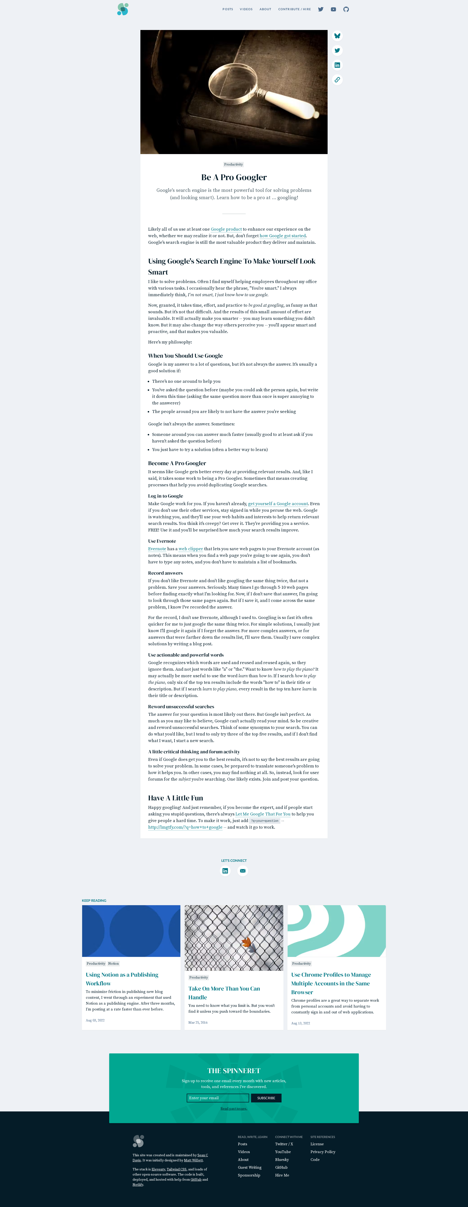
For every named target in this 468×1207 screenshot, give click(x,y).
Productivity (233, 164)
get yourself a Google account (278, 504)
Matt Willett (193, 1160)
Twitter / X (284, 1144)
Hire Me (282, 1175)
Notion (113, 964)
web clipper (191, 549)
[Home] (123, 9)
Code (315, 1159)
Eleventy (158, 1169)
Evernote (157, 549)
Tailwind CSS (176, 1169)
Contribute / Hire (294, 9)
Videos (246, 9)
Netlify (138, 1185)
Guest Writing (250, 1167)
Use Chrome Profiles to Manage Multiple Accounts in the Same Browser (331, 983)
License (317, 1144)
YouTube (283, 1151)
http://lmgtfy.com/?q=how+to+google (185, 827)
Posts (228, 9)
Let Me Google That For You (263, 814)
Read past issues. (234, 1109)
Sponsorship (249, 1175)
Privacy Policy (323, 1151)
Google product (226, 229)
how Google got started (283, 236)
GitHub (196, 1180)
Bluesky (282, 1159)
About (266, 9)
